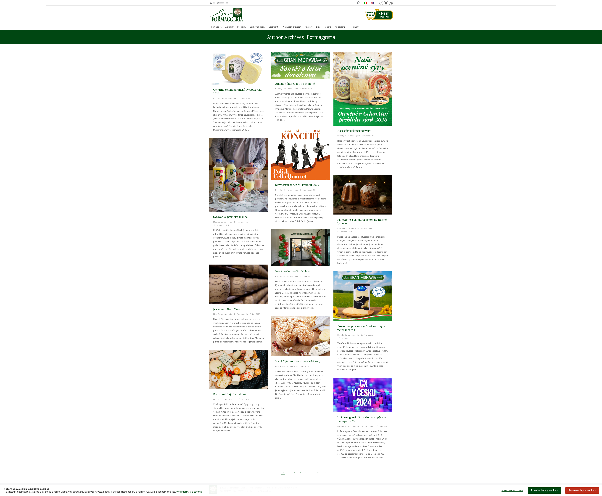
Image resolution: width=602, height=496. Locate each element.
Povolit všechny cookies (544, 490)
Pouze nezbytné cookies (582, 490)
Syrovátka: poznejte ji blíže (230, 217)
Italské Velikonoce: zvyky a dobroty (297, 361)
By (229, 98)
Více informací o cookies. (189, 491)
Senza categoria (225, 222)
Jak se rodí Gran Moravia (228, 309)
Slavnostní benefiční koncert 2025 (297, 185)
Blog (215, 222)
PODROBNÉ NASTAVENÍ (512, 490)
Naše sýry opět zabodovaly (353, 131)
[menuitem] (366, 3)
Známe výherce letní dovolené (295, 83)
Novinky (216, 98)
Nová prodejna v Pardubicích (293, 271)
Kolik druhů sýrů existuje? (229, 394)
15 (318, 472)
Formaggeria (321, 37)
